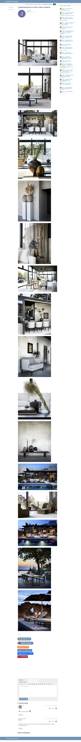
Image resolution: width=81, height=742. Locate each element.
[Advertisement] (67, 113)
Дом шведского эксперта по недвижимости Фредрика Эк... (66, 64)
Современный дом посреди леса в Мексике (67, 48)
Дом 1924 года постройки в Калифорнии (67, 53)
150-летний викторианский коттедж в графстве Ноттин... (66, 57)
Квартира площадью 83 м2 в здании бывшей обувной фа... (67, 31)
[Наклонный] (26, 684)
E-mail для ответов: (23, 681)
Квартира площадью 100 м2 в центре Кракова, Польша (67, 13)
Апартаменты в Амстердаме (66, 45)
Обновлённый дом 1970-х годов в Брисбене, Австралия (66, 37)
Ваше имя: (21, 679)
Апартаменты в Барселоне (66, 61)
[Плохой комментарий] (49, 708)
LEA (63, 22)
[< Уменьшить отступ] (34, 684)
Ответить (20, 714)
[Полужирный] (24, 684)
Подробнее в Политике (48, 4)
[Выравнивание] (48, 684)
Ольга (63, 8)
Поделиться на (25, 653)
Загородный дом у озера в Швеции (67, 70)
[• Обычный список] (30, 684)
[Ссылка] (44, 684)
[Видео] (40, 684)
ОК (54, 4)
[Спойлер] (46, 684)
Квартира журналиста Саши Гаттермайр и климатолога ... (66, 76)
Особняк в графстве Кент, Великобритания (67, 41)
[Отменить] (20, 684)
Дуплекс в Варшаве (69, 91)
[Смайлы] (50, 684)
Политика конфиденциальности (12, 738)
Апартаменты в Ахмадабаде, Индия (66, 84)
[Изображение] (38, 684)
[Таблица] (42, 684)
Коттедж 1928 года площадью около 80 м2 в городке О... (66, 88)
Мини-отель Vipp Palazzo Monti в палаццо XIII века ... (66, 18)
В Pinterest (23, 656)
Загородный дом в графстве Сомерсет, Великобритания (66, 80)
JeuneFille (29, 10)
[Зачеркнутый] (28, 684)
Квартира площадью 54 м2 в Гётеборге (68, 23)
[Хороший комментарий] (53, 708)
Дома (19, 8)
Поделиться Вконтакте (25, 650)
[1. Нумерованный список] (32, 684)
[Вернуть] (22, 684)
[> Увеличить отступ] (36, 684)
